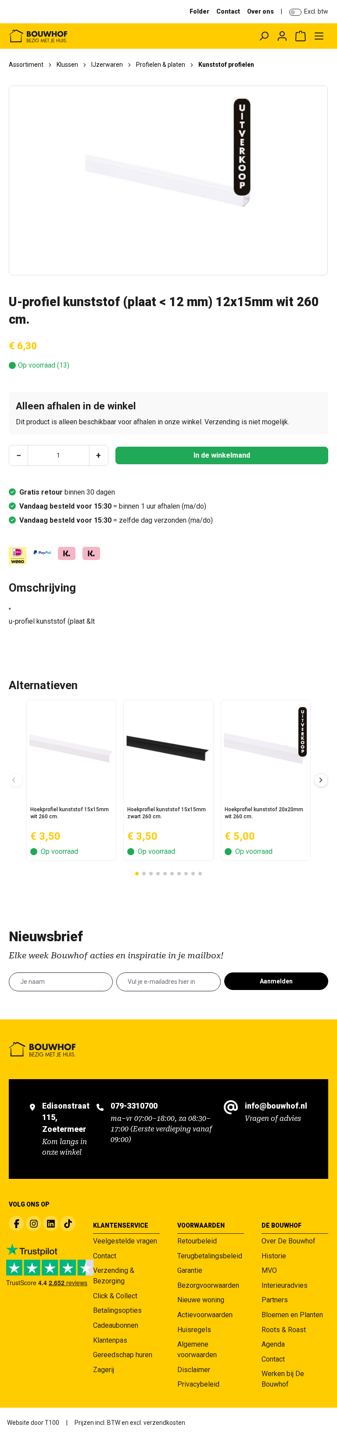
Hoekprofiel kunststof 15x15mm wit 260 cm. (69, 813)
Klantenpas (110, 1340)
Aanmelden (276, 981)
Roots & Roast (284, 1330)
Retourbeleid (197, 1241)
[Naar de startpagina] (72, 36)
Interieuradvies (285, 1285)
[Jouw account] (282, 36)
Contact (228, 11)
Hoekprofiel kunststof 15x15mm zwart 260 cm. (166, 813)
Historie (274, 1256)
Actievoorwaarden (205, 1315)
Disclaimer (193, 1370)
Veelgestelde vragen (125, 1241)
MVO (269, 1270)
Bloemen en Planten (292, 1315)
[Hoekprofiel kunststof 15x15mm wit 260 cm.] (71, 748)
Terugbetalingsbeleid (209, 1256)
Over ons (260, 11)
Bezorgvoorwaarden (208, 1285)
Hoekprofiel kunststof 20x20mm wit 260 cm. (264, 813)
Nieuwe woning (200, 1300)
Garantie (189, 1270)
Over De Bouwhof (288, 1241)
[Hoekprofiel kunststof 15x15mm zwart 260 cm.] (168, 748)
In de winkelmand (222, 455)
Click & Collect (115, 1296)
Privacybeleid (198, 1384)
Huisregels (194, 1330)
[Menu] (319, 36)
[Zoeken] (264, 36)
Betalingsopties (117, 1310)
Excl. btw (316, 11)
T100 (52, 1422)
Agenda (273, 1344)
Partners (275, 1300)
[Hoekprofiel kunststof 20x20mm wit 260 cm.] (265, 748)
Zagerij (103, 1370)
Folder (199, 11)
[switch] (295, 12)
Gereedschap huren (122, 1355)
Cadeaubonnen (115, 1325)
